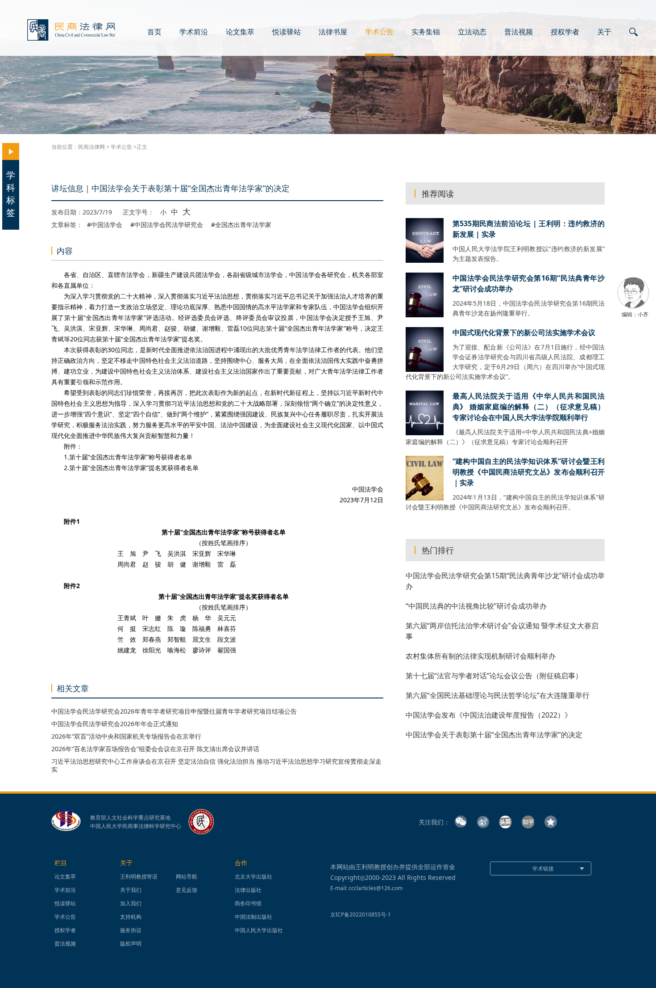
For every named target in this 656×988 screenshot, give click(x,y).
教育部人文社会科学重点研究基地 (130, 817)
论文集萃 (240, 32)
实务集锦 (425, 32)
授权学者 (565, 32)
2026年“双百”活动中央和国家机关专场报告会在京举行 (126, 736)
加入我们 (130, 903)
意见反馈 (186, 890)
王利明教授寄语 (139, 876)
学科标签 (10, 194)
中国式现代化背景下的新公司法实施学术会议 (524, 332)
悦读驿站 (286, 32)
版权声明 (130, 943)
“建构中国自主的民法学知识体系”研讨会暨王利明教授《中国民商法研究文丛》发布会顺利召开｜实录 (529, 472)
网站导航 (186, 876)
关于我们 (130, 890)
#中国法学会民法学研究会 (166, 225)
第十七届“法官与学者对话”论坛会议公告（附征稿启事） (494, 676)
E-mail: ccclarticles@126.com (366, 888)
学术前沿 (193, 32)
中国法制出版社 (253, 917)
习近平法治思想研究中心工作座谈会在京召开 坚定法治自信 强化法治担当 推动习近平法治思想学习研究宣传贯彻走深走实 (216, 765)
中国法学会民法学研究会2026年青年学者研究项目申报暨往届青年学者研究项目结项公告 (174, 711)
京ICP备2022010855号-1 (360, 914)
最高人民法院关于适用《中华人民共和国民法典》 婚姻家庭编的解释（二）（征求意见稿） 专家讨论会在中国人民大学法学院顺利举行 (529, 406)
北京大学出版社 (253, 876)
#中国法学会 (104, 225)
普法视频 (518, 32)
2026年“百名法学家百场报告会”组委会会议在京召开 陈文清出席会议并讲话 (155, 748)
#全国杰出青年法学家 (241, 225)
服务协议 (130, 930)
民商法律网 (91, 147)
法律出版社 (248, 890)
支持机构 (130, 917)
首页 (154, 32)
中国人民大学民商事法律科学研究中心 (135, 826)
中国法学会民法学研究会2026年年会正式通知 (114, 723)
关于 (604, 32)
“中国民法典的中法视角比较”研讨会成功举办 (476, 606)
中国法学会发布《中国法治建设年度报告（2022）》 (489, 715)
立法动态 (472, 32)
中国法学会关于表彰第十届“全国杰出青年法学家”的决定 (494, 735)
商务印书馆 (248, 903)
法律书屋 (333, 32)
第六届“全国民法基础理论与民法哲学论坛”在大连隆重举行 (498, 695)
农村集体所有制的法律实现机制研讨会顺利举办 (481, 656)
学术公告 (379, 32)
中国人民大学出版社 (259, 930)
